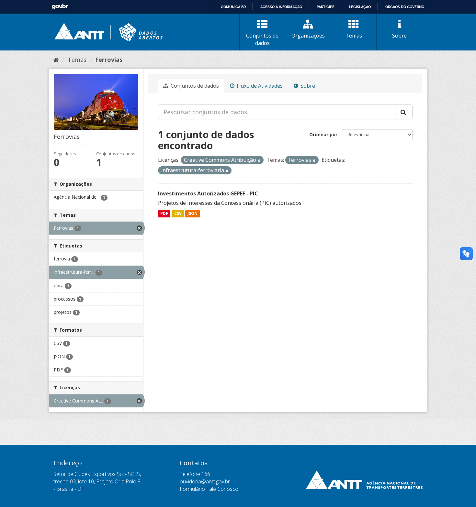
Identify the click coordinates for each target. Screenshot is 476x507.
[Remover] (258, 160)
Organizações (308, 35)
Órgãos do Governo (404, 7)
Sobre (399, 35)
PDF (164, 213)
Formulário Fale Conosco (209, 488)
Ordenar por (323, 134)
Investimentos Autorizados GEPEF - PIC (208, 193)
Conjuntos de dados (262, 39)
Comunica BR (233, 7)
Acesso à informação (281, 7)
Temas (354, 35)
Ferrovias (108, 59)
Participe (325, 7)
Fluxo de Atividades (259, 85)
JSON (192, 213)
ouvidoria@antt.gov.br (205, 481)
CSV (178, 213)
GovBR (60, 7)
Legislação (360, 7)
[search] (404, 112)
